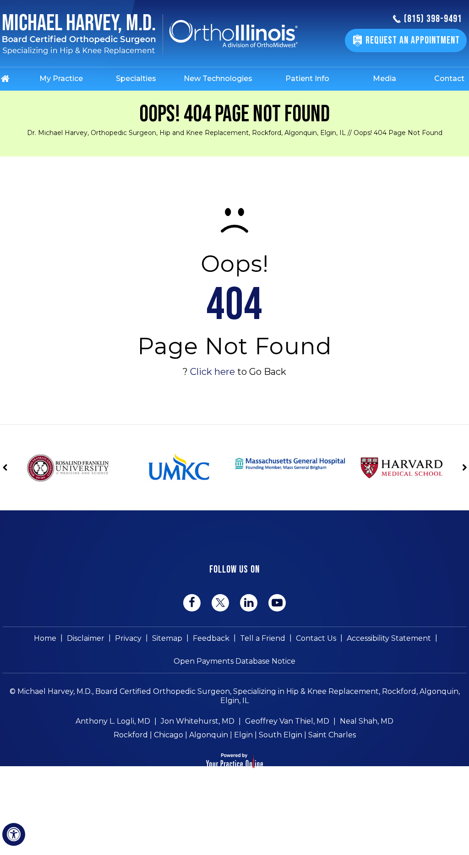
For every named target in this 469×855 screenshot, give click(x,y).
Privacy (128, 638)
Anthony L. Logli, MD (113, 721)
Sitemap (167, 638)
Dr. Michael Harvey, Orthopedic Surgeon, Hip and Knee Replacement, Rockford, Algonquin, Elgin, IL (186, 133)
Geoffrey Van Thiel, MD (287, 721)
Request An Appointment (412, 40)
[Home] (14, 78)
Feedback (211, 638)
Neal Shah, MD (366, 721)
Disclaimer (85, 638)
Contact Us (316, 638)
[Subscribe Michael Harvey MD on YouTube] (277, 602)
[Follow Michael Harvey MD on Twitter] (220, 602)
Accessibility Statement (389, 638)
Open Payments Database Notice (234, 661)
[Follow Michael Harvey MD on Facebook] (192, 602)
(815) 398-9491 (433, 19)
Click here (212, 371)
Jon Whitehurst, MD (197, 721)
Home (45, 638)
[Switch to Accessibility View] (13, 834)
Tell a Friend (262, 638)
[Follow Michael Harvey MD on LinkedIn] (248, 602)
